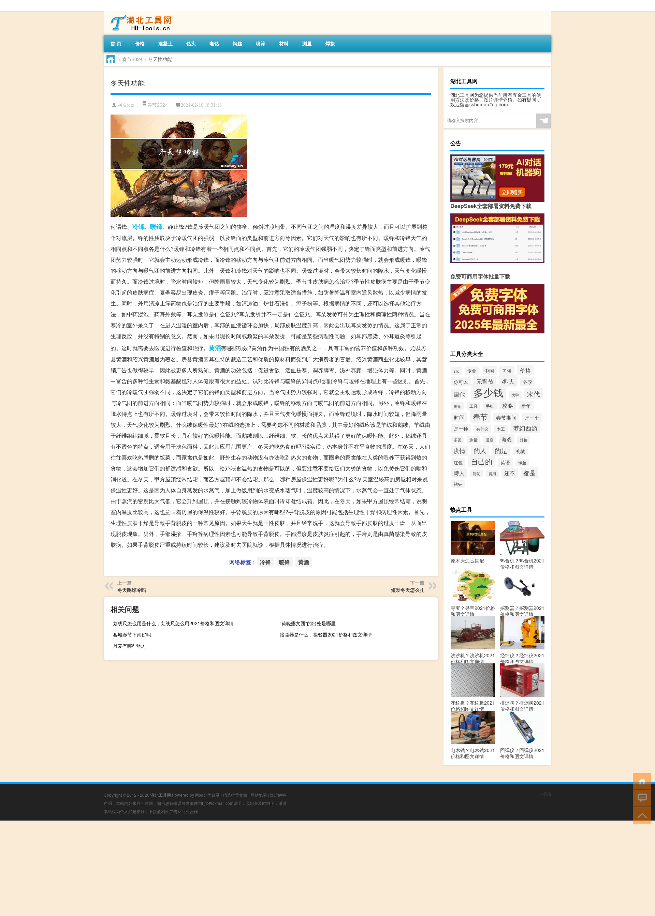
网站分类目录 (207, 795)
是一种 (461, 428)
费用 (492, 473)
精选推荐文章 (235, 795)
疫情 (459, 451)
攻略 (507, 405)
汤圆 (457, 439)
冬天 (508, 381)
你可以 (461, 381)
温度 (489, 439)
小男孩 (545, 794)
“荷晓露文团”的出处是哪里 (308, 623)
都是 (529, 472)
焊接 (330, 43)
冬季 (528, 381)
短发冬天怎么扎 (407, 589)
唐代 (459, 394)
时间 (459, 417)
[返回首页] (640, 781)
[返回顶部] (640, 815)
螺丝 (522, 462)
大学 (515, 394)
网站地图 (258, 795)
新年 (526, 405)
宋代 (533, 393)
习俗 (507, 370)
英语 (505, 462)
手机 (490, 406)
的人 (480, 450)
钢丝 (237, 43)
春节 (480, 416)
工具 (473, 406)
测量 (307, 43)
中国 (489, 370)
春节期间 (506, 417)
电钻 (214, 43)
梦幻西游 (525, 427)
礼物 (520, 451)
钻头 (191, 43)
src (456, 371)
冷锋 (138, 226)
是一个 (532, 417)
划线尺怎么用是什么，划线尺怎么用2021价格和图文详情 (173, 623)
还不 (509, 473)
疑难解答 (278, 795)
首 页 (116, 43)
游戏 (506, 439)
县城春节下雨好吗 (132, 634)
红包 (458, 462)
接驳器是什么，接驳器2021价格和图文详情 (326, 634)
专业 (471, 370)
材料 (284, 43)
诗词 (476, 473)
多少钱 (488, 392)
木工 (501, 429)
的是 (501, 450)
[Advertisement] (204, 868)
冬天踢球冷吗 (131, 589)
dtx (131, 105)
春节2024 (132, 59)
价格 (140, 43)
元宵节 (485, 381)
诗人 (459, 473)
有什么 (482, 429)
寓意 (457, 406)
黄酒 (215, 347)
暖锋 (156, 226)
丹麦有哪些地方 (129, 645)
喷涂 (260, 43)
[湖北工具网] (139, 13)
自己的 (481, 461)
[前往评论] (640, 798)
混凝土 (165, 43)
